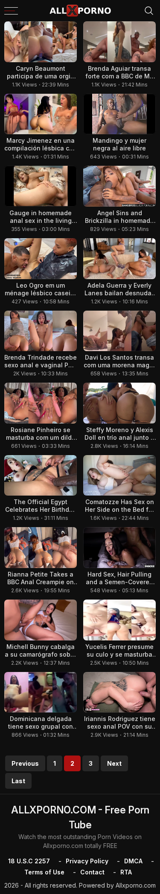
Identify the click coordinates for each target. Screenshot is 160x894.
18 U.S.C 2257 (29, 861)
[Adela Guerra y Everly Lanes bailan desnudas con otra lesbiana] (119, 258)
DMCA (133, 861)
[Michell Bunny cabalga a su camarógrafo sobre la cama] (40, 620)
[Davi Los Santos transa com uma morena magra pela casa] (119, 331)
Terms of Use (44, 872)
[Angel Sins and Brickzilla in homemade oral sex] (119, 186)
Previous (25, 763)
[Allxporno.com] (80, 11)
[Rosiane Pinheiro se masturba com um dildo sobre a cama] (40, 403)
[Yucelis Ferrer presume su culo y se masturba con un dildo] (119, 620)
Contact (92, 872)
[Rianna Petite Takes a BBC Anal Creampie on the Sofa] (40, 547)
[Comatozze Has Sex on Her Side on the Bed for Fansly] (119, 475)
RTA (126, 872)
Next (114, 763)
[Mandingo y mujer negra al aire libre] (119, 114)
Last (18, 780)
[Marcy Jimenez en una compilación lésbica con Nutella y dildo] (40, 114)
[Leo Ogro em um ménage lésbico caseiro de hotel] (40, 258)
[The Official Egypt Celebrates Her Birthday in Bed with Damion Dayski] (40, 475)
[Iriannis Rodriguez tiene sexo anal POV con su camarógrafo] (119, 692)
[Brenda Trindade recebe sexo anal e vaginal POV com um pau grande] (40, 331)
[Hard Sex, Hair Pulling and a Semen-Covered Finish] (119, 547)
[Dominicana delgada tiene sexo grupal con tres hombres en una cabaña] (40, 692)
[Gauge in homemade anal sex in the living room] (40, 186)
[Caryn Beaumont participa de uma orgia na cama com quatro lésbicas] (40, 41)
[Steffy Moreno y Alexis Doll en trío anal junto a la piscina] (119, 403)
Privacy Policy (87, 861)
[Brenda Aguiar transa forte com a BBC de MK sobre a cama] (119, 41)
